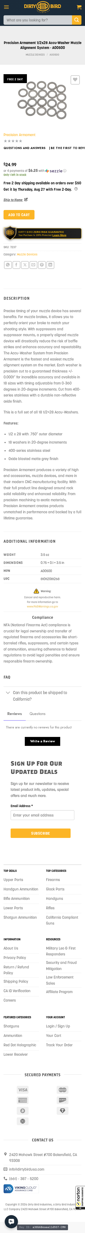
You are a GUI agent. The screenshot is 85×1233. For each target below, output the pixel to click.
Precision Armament (19, 134)
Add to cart (19, 214)
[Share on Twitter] (25, 265)
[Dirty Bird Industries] (43, 7)
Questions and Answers (25, 148)
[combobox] (38, 20)
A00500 (54, 54)
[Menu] (6, 7)
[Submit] (76, 19)
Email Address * (22, 806)
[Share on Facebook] (16, 265)
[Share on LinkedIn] (50, 265)
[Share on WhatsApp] (8, 265)
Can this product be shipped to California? (40, 696)
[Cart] (79, 7)
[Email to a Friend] (33, 265)
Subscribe (40, 833)
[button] (80, 1197)
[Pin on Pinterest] (42, 265)
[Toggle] (8, 693)
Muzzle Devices (35, 54)
